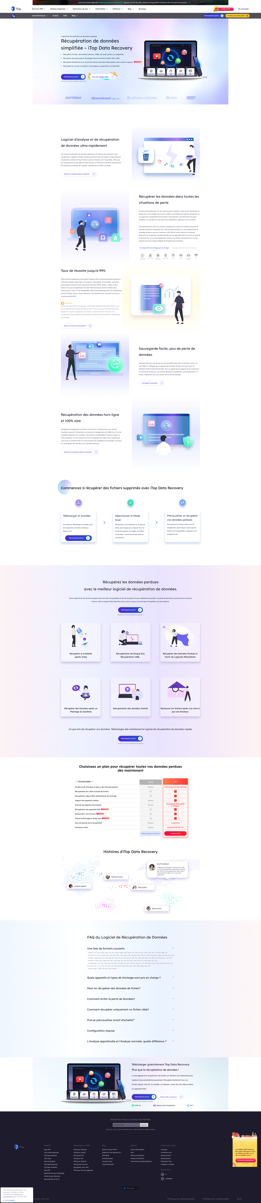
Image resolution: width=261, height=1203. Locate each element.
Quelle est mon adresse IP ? (112, 1152)
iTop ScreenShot (49, 1161)
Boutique (142, 9)
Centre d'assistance (137, 1149)
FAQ (132, 1152)
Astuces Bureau (107, 1158)
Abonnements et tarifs (51, 1179)
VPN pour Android (80, 1161)
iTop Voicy (47, 1158)
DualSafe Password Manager (54, 1173)
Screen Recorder (108, 1164)
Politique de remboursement (181, 1199)
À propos (164, 1149)
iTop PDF (47, 1170)
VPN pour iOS (78, 1158)
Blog (74, 16)
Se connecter (243, 9)
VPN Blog (105, 1155)
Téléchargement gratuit (151, 833)
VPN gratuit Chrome (81, 1164)
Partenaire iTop (166, 1161)
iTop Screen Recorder (51, 1152)
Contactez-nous (166, 1152)
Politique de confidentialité (216, 1199)
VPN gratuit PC (79, 1155)
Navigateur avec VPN (81, 1167)
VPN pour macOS (80, 1152)
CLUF (239, 1199)
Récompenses (165, 1158)
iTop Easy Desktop (50, 1155)
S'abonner (144, 1125)
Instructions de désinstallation (141, 1161)
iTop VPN (47, 1149)
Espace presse (166, 1155)
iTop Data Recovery (51, 1164)
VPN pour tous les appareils (83, 1170)
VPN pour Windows (80, 1149)
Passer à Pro (175, 833)
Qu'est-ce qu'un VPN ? (109, 1149)
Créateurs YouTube (167, 1164)
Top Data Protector (50, 1167)
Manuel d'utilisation (137, 1155)
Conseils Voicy (107, 1161)
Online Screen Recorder (52, 1176)
